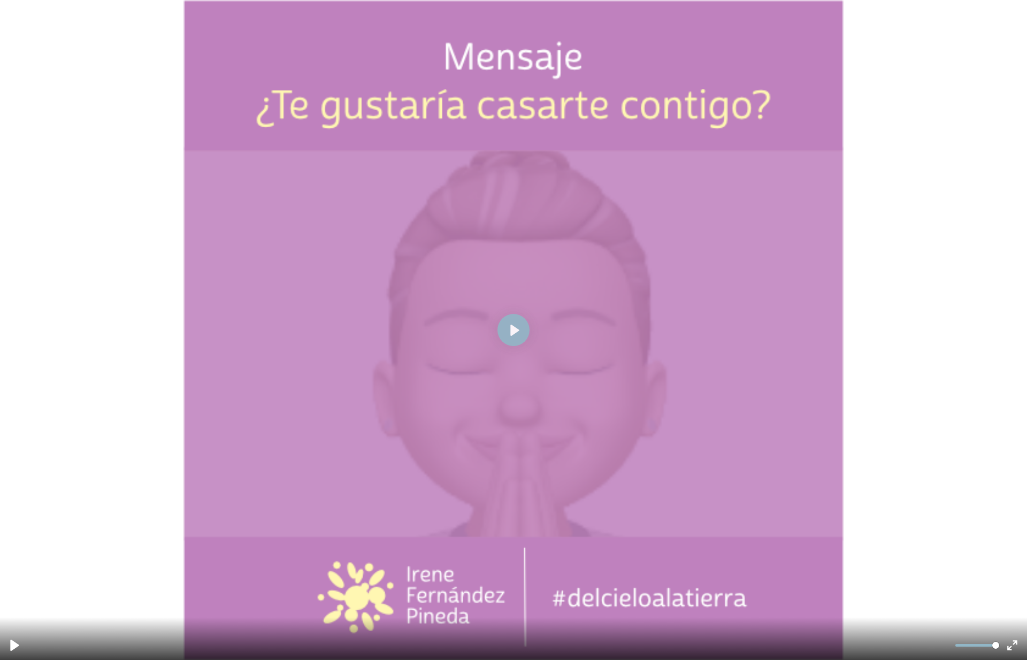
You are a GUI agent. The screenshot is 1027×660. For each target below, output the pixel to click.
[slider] (977, 645)
